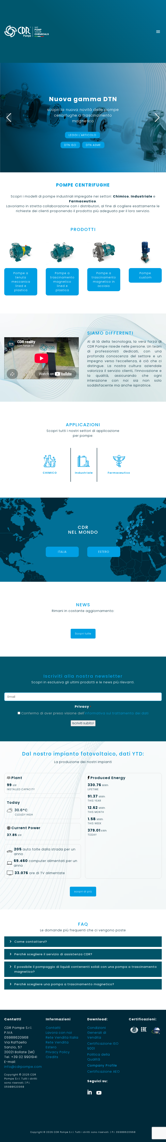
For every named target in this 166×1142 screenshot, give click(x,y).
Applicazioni (113, 41)
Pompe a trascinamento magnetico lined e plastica (62, 281)
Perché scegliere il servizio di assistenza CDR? (53, 954)
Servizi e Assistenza (146, 41)
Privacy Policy (58, 1052)
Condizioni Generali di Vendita (96, 1032)
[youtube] (98, 1091)
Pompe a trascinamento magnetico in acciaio (104, 279)
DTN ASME (93, 145)
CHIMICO (50, 473)
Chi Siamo (70, 41)
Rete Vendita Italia (62, 1037)
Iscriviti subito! (83, 723)
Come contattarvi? (30, 941)
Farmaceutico (119, 473)
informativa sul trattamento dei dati (117, 713)
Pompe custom (145, 275)
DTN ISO (70, 145)
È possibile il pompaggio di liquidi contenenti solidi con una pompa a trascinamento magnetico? (85, 969)
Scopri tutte (83, 633)
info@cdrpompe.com (23, 1066)
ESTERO (103, 552)
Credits (52, 1056)
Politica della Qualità (98, 1057)
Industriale (84, 473)
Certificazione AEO (103, 1071)
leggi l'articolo (82, 135)
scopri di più (83, 891)
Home (52, 41)
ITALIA (62, 552)
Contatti (53, 1027)
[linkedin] (89, 1091)
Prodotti (91, 41)
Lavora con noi (59, 1032)
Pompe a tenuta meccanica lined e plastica (21, 281)
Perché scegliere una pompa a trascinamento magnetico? (64, 984)
